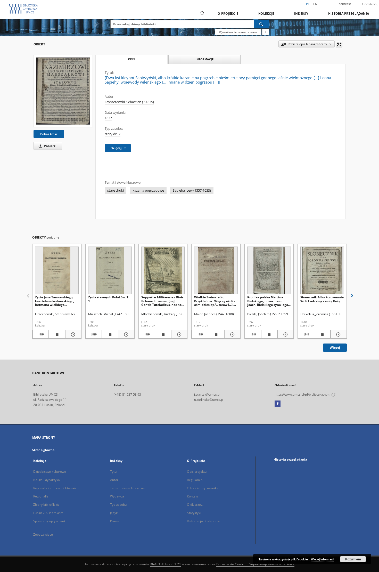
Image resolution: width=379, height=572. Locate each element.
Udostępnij (370, 4)
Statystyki (194, 513)
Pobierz (49, 146)
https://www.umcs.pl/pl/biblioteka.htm (303, 394)
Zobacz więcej (43, 534)
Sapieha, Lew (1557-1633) (192, 190)
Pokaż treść (48, 134)
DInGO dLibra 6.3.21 (165, 564)
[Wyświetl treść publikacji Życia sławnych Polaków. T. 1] (110, 334)
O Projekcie (228, 13)
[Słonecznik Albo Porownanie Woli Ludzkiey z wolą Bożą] (322, 271)
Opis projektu (197, 471)
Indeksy (301, 13)
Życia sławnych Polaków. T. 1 (108, 299)
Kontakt (192, 496)
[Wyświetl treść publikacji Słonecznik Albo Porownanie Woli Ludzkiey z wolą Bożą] (322, 334)
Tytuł (113, 471)
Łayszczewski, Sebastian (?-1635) (129, 102)
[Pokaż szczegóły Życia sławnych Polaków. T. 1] (125, 334)
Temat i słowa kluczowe (127, 488)
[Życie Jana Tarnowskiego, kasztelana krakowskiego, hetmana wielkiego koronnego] (56, 271)
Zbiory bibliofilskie (46, 504)
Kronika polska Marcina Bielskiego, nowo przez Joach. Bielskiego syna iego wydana (267, 301)
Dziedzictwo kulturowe (49, 471)
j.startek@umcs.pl (207, 394)
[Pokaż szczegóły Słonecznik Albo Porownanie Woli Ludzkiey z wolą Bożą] (338, 334)
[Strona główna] (202, 13)
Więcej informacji (322, 559)
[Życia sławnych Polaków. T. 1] (109, 271)
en (315, 4)
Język (114, 513)
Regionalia (40, 496)
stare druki (115, 190)
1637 (108, 118)
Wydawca (117, 496)
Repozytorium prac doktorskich (55, 488)
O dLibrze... (195, 504)
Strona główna (43, 450)
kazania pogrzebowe (148, 190)
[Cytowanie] (339, 44)
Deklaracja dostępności (204, 521)
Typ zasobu (118, 504)
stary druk (112, 134)
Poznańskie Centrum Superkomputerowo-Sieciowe (255, 564)
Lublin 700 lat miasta (48, 513)
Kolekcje (266, 13)
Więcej (335, 347)
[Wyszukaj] (261, 24)
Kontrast (345, 4)
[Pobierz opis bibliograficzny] (40, 334)
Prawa (114, 521)
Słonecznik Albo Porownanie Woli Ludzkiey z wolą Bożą (322, 299)
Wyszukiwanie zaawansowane (238, 32)
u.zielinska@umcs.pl (209, 399)
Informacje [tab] (204, 59)
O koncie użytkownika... (204, 488)
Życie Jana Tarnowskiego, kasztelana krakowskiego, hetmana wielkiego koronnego (54, 301)
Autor (114, 480)
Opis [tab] (131, 59)
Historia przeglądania (348, 13)
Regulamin (194, 480)
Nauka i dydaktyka (46, 480)
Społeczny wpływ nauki (50, 521)
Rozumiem (353, 559)
